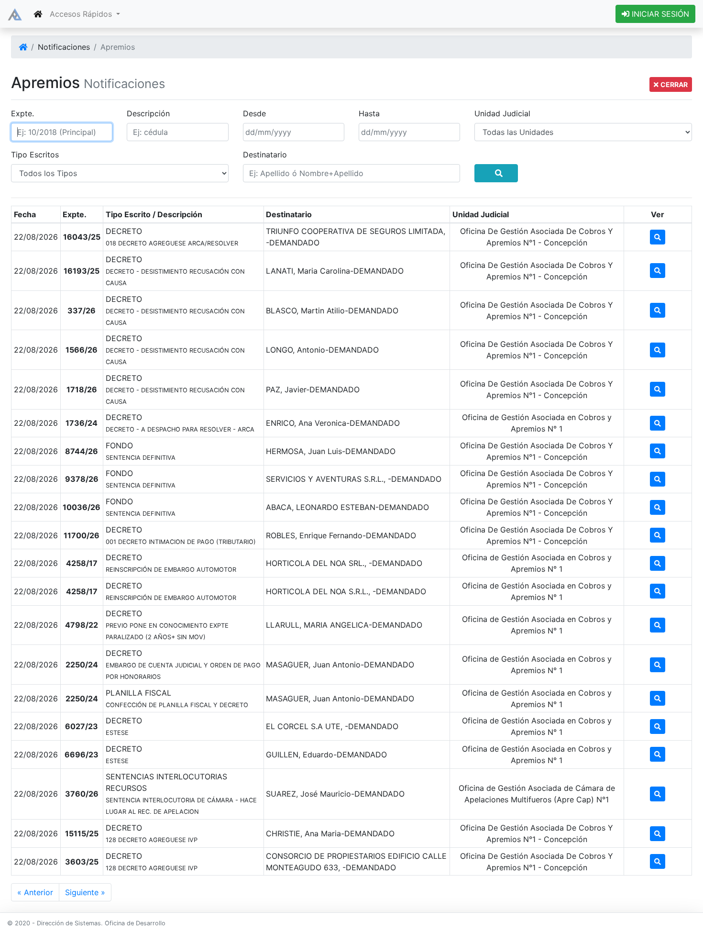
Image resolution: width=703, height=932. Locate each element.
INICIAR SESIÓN (659, 14)
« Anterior (35, 892)
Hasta (369, 113)
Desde (254, 113)
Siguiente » (85, 892)
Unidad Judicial (502, 113)
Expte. (22, 113)
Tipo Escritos (35, 154)
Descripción (148, 113)
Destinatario (265, 154)
